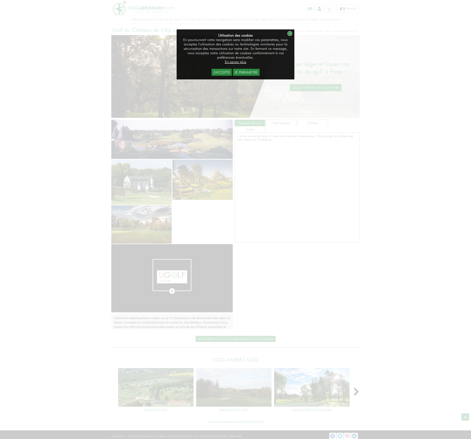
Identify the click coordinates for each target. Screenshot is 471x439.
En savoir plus (235, 62)
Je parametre (246, 72)
